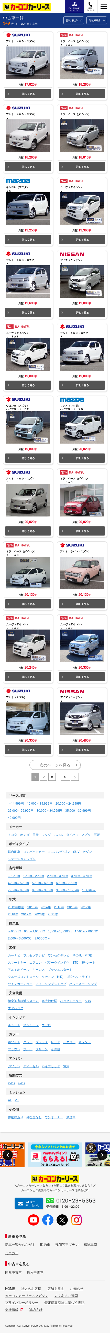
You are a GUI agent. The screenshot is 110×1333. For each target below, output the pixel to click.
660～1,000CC (34, 931)
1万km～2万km (33, 875)
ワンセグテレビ (58, 955)
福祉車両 (90, 1245)
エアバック (15, 1008)
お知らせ (76, 1289)
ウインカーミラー (20, 983)
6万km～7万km (66, 883)
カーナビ (14, 955)
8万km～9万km (42, 890)
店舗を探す (55, 1289)
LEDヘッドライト (79, 976)
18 (65, 776)
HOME (10, 1289)
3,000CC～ (42, 938)
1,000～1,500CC (60, 931)
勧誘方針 (35, 1310)
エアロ (46, 1025)
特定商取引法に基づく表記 (64, 1302)
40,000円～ (16, 817)
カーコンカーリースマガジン (26, 1296)
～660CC (14, 931)
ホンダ (24, 834)
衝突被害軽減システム (23, 1000)
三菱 (97, 834)
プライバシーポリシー (21, 1302)
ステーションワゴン (22, 858)
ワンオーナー (54, 1117)
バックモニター (71, 1000)
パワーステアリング (83, 983)
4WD (21, 1083)
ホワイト (14, 1042)
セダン (87, 851)
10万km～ (89, 890)
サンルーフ (31, 1025)
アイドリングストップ (51, 983)
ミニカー (11, 1253)
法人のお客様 (31, 1289)
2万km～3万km (57, 875)
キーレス (38, 969)
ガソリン (14, 1066)
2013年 (32, 907)
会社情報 (11, 1310)
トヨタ (12, 834)
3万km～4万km (81, 875)
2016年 (72, 907)
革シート (14, 1025)
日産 (35, 834)
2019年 (26, 914)
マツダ (46, 834)
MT (17, 1100)
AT (10, 1100)
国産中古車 (13, 1272)
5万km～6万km (42, 883)
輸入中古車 (35, 1272)
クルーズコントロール (23, 976)
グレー (27, 1042)
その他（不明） (83, 955)
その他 (55, 1049)
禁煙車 (70, 1117)
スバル (58, 834)
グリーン (42, 1049)
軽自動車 (14, 851)
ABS (88, 1000)
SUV (76, 851)
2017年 (86, 907)
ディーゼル (31, 1066)
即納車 (45, 1245)
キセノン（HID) (52, 976)
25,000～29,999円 (21, 810)
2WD (11, 1083)
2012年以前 (16, 907)
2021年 (53, 914)
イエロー (69, 1042)
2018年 (13, 914)
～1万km (14, 875)
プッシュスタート (60, 969)
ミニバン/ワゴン (59, 851)
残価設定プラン (67, 1245)
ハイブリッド (51, 1066)
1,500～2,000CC (86, 931)
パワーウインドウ (57, 962)
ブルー (27, 1049)
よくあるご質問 (66, 1296)
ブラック (42, 1042)
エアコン (35, 962)
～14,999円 (16, 803)
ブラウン (14, 1049)
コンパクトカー (34, 851)
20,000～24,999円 (68, 803)
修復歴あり (15, 1117)
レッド (55, 1042)
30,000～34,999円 (49, 810)
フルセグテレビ (34, 955)
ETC (75, 962)
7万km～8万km (18, 890)
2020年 (40, 914)
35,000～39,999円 (78, 810)
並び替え (95, 20)
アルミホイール (18, 969)
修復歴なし (34, 1117)
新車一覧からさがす (20, 1245)
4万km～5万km (18, 883)
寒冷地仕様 (49, 1000)
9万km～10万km (67, 890)
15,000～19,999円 (39, 803)
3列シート (88, 962)
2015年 (59, 907)
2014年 (46, 907)
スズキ (86, 834)
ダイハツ (72, 834)
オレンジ (85, 1042)
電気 (66, 1066)
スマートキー (17, 962)
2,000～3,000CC (19, 938)
